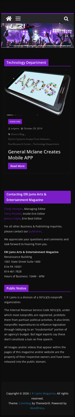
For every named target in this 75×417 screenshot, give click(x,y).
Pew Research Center (19, 144)
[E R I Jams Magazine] (8, 18)
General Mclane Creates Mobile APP (34, 154)
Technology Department (46, 144)
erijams (15, 128)
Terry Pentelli (12, 213)
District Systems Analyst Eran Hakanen (29, 139)
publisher (35, 231)
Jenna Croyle (12, 218)
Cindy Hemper (13, 209)
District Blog (17, 134)
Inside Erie (15, 121)
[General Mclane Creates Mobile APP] (37, 92)
